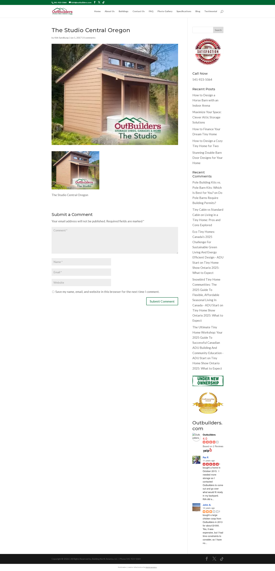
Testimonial (210, 11)
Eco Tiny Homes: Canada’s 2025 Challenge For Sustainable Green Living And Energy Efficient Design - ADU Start (207, 247)
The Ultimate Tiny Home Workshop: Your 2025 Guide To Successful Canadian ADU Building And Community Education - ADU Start (207, 342)
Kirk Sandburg (61, 37)
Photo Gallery (165, 11)
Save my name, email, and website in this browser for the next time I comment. (107, 291)
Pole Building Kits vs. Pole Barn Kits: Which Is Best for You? (207, 187)
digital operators (151, 567)
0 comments (89, 37)
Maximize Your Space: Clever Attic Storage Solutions (207, 117)
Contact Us (139, 11)
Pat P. (206, 457)
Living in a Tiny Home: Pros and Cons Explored (206, 220)
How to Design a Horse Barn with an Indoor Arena (205, 100)
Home (97, 11)
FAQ (151, 11)
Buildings (123, 11)
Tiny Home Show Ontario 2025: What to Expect (205, 268)
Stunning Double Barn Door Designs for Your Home (207, 158)
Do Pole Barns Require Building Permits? (207, 198)
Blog (197, 11)
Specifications (183, 11)
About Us (110, 11)
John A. (207, 504)
